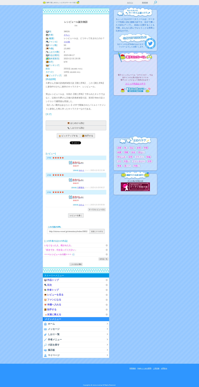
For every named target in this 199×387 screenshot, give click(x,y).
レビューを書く (76, 215)
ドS (119, 161)
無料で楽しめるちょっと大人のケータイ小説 (61, 2)
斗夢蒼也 (80, 188)
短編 (148, 157)
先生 (133, 152)
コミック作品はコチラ (135, 84)
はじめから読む (77, 123)
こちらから (150, 43)
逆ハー (127, 166)
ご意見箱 (156, 368)
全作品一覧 (104, 259)
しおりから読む (77, 128)
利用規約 (133, 368)
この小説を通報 (76, 264)
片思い (127, 161)
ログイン (130, 2)
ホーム (51, 323)
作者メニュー (55, 339)
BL (125, 148)
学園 (146, 148)
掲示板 (51, 350)
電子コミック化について (135, 90)
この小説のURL (54, 227)
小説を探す (54, 344)
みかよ (81, 170)
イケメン (139, 157)
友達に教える (54, 314)
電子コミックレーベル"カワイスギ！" (135, 67)
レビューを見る (55, 294)
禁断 (126, 152)
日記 (132, 148)
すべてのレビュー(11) (97, 209)
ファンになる (54, 299)
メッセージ (54, 329)
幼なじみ (121, 157)
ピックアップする (69, 136)
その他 (67, 42)
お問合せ (164, 368)
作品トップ (53, 280)
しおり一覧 (54, 334)
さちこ (67, 35)
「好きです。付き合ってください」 (60, 250)
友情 (139, 148)
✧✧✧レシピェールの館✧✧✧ (57, 254)
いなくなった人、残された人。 (58, 245)
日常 (150, 161)
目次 (49, 285)
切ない (141, 152)
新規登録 (145, 2)
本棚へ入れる (54, 304)
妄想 (130, 157)
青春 (119, 166)
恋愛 (119, 148)
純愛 (119, 152)
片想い (136, 166)
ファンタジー (139, 161)
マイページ (54, 355)
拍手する (89, 136)
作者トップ (53, 290)
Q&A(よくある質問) (144, 368)
